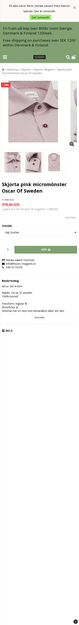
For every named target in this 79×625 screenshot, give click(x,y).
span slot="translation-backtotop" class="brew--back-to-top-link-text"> (75, 621)
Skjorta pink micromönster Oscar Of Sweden (37, 71)
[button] (74, 57)
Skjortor (26, 69)
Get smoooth (40, 17)
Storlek (7, 226)
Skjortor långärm (44, 69)
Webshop (13, 69)
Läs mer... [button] (71, 217)
